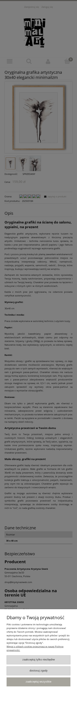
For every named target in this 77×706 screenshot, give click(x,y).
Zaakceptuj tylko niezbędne (38, 659)
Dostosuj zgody (39, 670)
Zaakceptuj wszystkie (38, 681)
